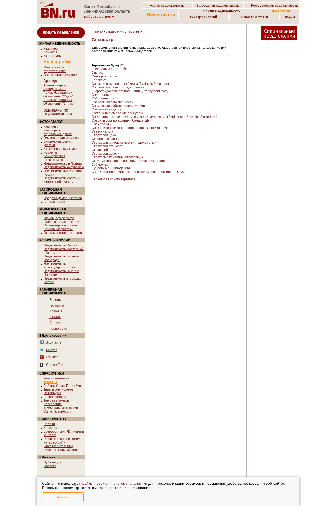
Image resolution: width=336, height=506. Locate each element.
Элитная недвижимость (61, 138)
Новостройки (161, 14)
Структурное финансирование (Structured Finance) (129, 161)
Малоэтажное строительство (55, 69)
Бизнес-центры (55, 397)
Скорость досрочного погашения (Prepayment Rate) (130, 91)
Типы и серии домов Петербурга (59, 391)
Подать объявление (61, 32)
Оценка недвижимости (60, 75)
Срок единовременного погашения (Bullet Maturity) (129, 128)
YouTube (52, 357)
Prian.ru (49, 424)
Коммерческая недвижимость (54, 158)
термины (133, 31)
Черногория (58, 328)
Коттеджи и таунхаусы (60, 149)
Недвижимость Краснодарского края (59, 265)
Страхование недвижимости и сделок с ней (124, 142)
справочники (115, 31)
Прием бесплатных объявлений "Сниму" (58, 102)
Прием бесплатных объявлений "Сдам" (58, 94)
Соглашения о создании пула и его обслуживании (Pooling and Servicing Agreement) (154, 117)
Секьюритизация (104, 76)
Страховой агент (104, 150)
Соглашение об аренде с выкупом (117, 113)
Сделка (97, 73)
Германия (56, 305)
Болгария (56, 300)
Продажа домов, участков (63, 198)
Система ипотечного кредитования (118, 87)
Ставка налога (102, 131)
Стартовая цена (104, 135)
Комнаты (50, 52)
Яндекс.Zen (54, 365)
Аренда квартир (55, 85)
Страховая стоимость (108, 146)
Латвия (54, 323)
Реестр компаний (56, 378)
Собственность (103, 98)
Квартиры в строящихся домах (58, 132)
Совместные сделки (107, 109)
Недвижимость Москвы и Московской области (62, 180)
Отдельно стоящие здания (64, 233)
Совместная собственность (112, 102)
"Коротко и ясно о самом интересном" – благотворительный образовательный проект (63, 444)
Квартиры (51, 48)
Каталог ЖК (52, 56)
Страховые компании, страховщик (117, 157)
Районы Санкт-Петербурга (64, 386)
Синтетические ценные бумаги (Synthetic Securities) (130, 84)
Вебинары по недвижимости (58, 112)
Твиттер (51, 350)
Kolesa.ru (50, 428)
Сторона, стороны (105, 139)
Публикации (52, 462)
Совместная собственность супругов (119, 106)
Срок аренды (101, 124)
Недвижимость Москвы (61, 245)
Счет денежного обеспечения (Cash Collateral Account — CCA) (138, 172)
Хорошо (63, 497)
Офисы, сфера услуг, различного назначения (61, 220)
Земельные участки (58, 229)
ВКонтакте (53, 342)
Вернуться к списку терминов (113, 179)
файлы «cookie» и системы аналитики (114, 483)
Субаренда (100, 164)
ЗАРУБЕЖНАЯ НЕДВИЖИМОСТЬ (53, 291)
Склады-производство (60, 225)
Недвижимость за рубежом (64, 167)
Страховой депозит (106, 153)
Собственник (101, 95)
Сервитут (99, 80)
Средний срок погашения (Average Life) (121, 120)
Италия (55, 317)
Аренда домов (54, 202)
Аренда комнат (54, 89)
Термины (50, 382)
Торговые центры (57, 400)
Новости (50, 466)
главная (97, 31)
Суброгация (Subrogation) (111, 168)
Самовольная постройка (110, 69)
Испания (55, 311)
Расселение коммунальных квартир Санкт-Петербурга (61, 407)
